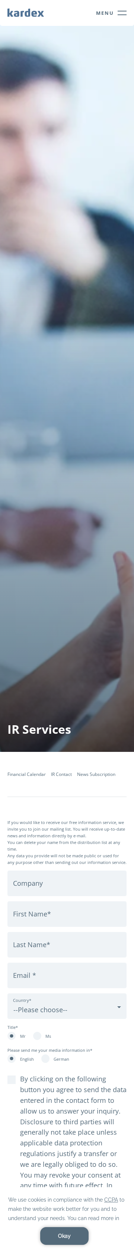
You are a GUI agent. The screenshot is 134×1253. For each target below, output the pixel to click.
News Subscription (96, 774)
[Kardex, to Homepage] (25, 12)
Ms (48, 1036)
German (61, 1059)
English (27, 1059)
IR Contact (61, 774)
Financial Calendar (26, 774)
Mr (23, 1036)
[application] (67, 1220)
